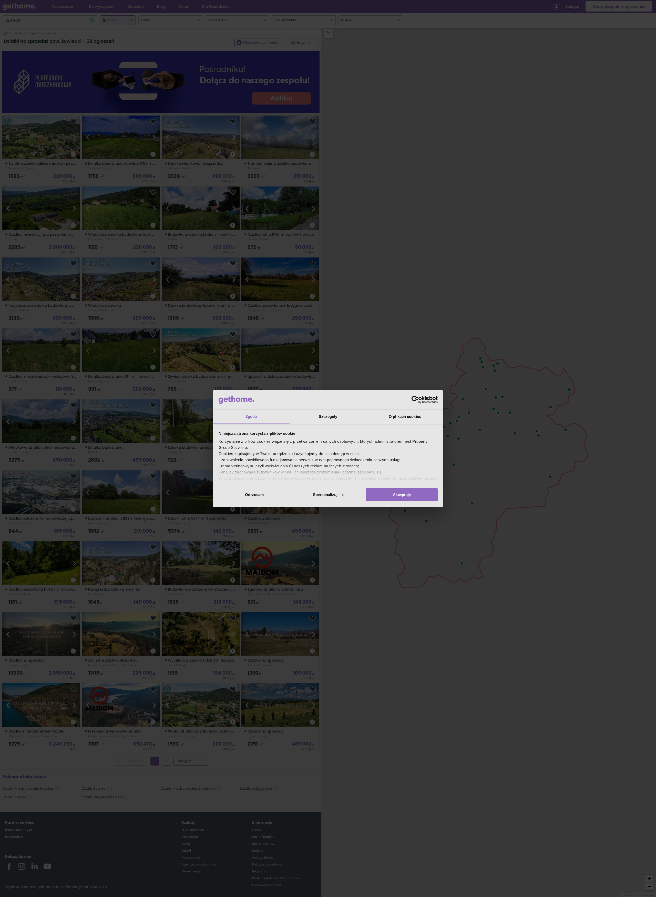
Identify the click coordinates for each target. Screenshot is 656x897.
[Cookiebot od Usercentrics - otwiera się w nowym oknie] (415, 400)
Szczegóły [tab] (328, 416)
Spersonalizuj (325, 494)
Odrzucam (254, 494)
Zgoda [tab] (251, 416)
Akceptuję (402, 494)
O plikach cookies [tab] (405, 416)
